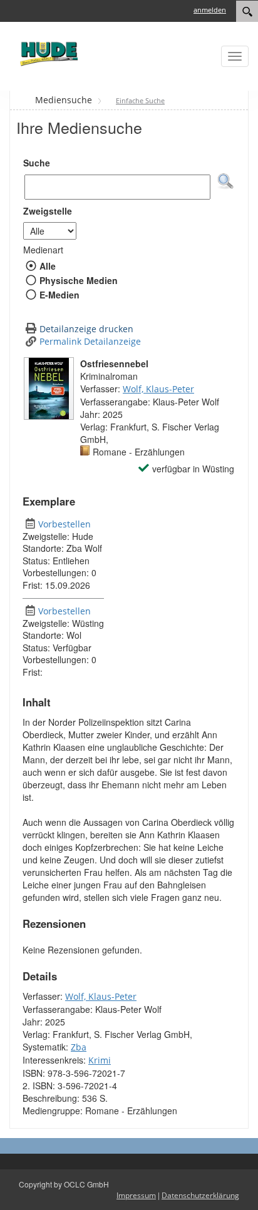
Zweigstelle (47, 211)
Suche (36, 162)
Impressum (136, 1195)
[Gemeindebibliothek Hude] (47, 53)
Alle (47, 266)
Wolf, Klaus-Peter (158, 389)
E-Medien (59, 294)
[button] (225, 181)
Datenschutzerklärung (200, 1195)
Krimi (99, 1060)
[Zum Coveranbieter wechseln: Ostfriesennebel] (49, 388)
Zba (78, 1047)
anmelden (210, 9)
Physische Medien (78, 280)
